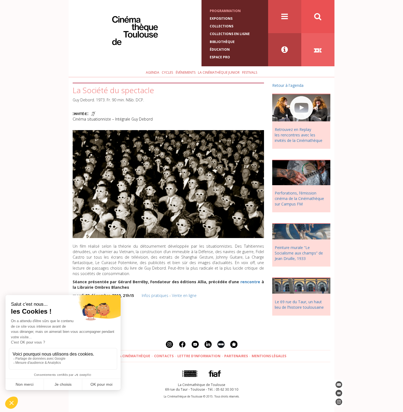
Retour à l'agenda (287, 85)
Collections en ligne (230, 34)
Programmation (225, 10)
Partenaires (236, 356)
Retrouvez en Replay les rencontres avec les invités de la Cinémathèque (298, 135)
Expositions (221, 18)
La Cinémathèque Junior (219, 72)
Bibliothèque (222, 41)
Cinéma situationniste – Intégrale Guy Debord (113, 119)
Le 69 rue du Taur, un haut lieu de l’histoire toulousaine (299, 304)
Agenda (152, 72)
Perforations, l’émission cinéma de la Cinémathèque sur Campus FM (299, 198)
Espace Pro (220, 57)
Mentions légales (269, 356)
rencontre (250, 281)
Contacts (164, 356)
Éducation (220, 49)
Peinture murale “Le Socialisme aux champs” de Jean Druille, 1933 (299, 253)
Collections (221, 26)
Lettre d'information (198, 356)
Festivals (249, 72)
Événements (185, 72)
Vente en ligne (184, 295)
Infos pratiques (155, 295)
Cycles (167, 72)
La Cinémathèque (133, 356)
